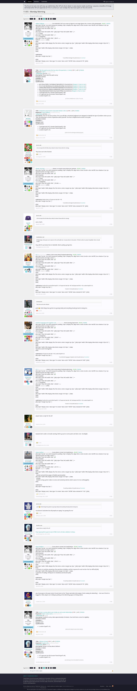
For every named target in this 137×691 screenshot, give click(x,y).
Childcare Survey (43, 641)
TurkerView (83, 57)
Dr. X (37, 254)
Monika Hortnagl (40, 168)
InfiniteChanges (28, 460)
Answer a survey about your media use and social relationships (55, 612)
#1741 (111, 63)
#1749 (111, 313)
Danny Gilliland (46, 112)
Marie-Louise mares (47, 614)
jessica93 (28, 330)
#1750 (111, 362)
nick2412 (28, 601)
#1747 (111, 247)
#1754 (111, 496)
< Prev (31, 18)
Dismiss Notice (112, 5)
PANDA (108, 23)
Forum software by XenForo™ (35, 686)
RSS (112, 686)
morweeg (28, 152)
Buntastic (28, 118)
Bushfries (28, 423)
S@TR (43, 72)
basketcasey (28, 377)
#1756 (111, 534)
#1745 (111, 208)
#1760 (111, 662)
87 (41, 18)
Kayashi (28, 223)
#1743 (111, 137)
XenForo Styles (59, 686)
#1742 (111, 103)
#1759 (111, 634)
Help (107, 686)
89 (46, 18)
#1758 (111, 601)
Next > (54, 18)
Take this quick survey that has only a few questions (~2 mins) (55, 70)
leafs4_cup (28, 511)
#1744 (111, 156)
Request (75, 84)
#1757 (111, 586)
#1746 (111, 224)
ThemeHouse (43, 687)
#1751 (111, 408)
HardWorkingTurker (28, 533)
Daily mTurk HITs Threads (34, 13)
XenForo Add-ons (51, 686)
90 (48, 18)
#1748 (111, 294)
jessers (28, 309)
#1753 (111, 445)
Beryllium (102, 686)
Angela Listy (45, 643)
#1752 (111, 424)
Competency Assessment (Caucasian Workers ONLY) (53, 110)
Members (36, 1)
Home (24, 1)
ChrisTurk (47, 13)
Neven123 (28, 262)
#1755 (111, 515)
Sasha (28, 78)
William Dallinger (40, 23)
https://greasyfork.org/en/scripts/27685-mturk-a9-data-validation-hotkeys (55, 532)
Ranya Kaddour (40, 452)
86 (39, 18)
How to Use (82, 84)
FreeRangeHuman (28, 244)
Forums (30, 1)
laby (37, 63)
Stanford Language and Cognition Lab (46, 322)
